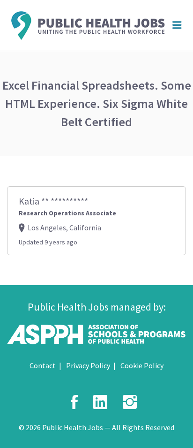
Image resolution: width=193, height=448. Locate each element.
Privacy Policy (88, 365)
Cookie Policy (141, 365)
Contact (43, 365)
